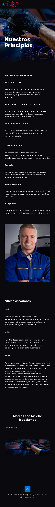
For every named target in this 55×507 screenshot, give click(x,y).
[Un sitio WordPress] (10, 4)
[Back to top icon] (27, 489)
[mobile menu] (51, 4)
